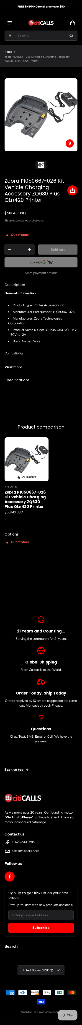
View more (13, 367)
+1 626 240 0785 (23, 842)
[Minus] (10, 250)
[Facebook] (10, 877)
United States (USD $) (37, 970)
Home (8, 51)
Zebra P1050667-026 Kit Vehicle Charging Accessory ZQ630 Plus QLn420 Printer (25, 499)
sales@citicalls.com (25, 851)
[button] (41, 36)
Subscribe (40, 928)
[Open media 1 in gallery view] (41, 165)
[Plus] (30, 250)
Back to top (14, 769)
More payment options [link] (41, 273)
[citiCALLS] (41, 23)
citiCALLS (29, 1012)
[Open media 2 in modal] (41, 114)
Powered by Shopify (49, 1012)
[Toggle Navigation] (10, 23)
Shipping (10, 220)
